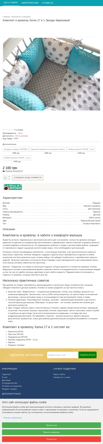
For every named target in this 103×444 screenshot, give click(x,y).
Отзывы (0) (48, 3)
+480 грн (48, 151)
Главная (6, 17)
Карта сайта (59, 374)
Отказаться (51, 439)
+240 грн (81, 151)
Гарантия (6, 374)
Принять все (51, 425)
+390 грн (15, 151)
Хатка (20, 133)
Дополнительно (9, 144)
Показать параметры (12, 418)
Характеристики (30, 3)
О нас (5, 377)
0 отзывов (18, 130)
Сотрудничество (9, 383)
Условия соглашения (12, 386)
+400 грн (17, 160)
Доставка (6, 380)
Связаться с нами (62, 377)
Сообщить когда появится (27, 178)
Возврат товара (9, 389)
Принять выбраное (51, 432)
